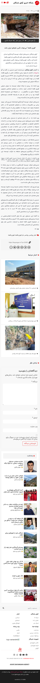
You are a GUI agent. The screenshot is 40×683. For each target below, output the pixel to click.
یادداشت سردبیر (34, 633)
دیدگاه (34, 382)
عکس (17, 630)
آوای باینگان (34, 614)
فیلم (18, 633)
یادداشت (36, 630)
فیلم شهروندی (34, 645)
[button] (28, 247)
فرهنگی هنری (15, 623)
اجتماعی (17, 620)
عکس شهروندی (34, 643)
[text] (20, 679)
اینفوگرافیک (16, 636)
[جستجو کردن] (3, 608)
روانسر (27, 235)
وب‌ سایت (33, 426)
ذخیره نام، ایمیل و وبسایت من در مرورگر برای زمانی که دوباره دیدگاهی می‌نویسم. (21, 438)
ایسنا (36, 73)
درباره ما (36, 617)
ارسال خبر (35, 623)
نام (35, 409)
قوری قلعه (11, 235)
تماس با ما (35, 620)
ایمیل (34, 418)
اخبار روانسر (32, 235)
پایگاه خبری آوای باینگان (23, 3)
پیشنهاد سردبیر (34, 636)
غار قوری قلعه (19, 235)
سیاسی (17, 617)
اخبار (18, 614)
